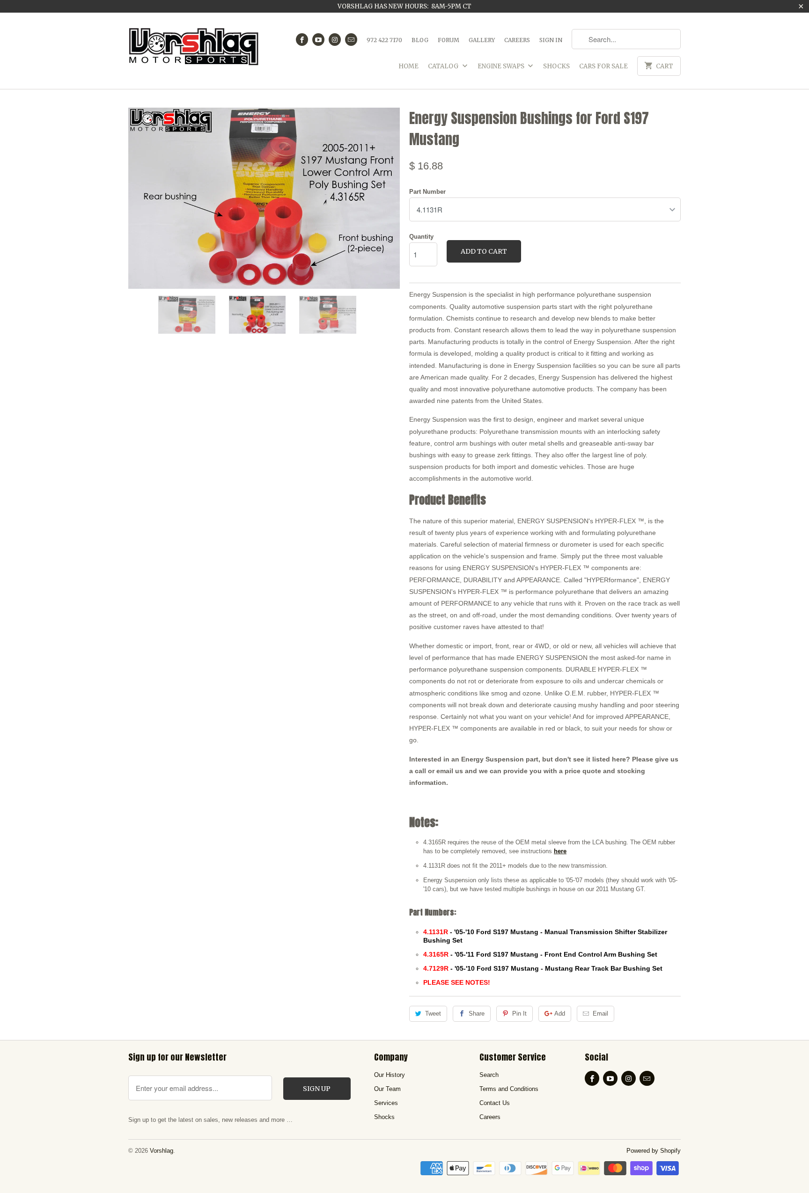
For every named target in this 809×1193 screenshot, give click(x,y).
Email (600, 1013)
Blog (420, 40)
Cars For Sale (603, 66)
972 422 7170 (384, 40)
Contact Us (494, 1102)
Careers (517, 40)
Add (559, 1013)
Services (386, 1102)
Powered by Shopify (653, 1150)
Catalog (444, 66)
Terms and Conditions (508, 1088)
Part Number (427, 191)
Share (477, 1013)
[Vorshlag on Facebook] (302, 39)
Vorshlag (161, 1150)
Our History (389, 1074)
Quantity (421, 236)
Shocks (556, 66)
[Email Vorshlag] (351, 39)
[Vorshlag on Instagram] (335, 39)
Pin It (519, 1013)
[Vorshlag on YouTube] (318, 39)
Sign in (550, 40)
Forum (448, 40)
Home (408, 66)
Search (489, 1074)
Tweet (433, 1013)
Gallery (482, 40)
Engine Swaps (502, 66)
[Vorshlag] (193, 51)
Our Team (387, 1088)
